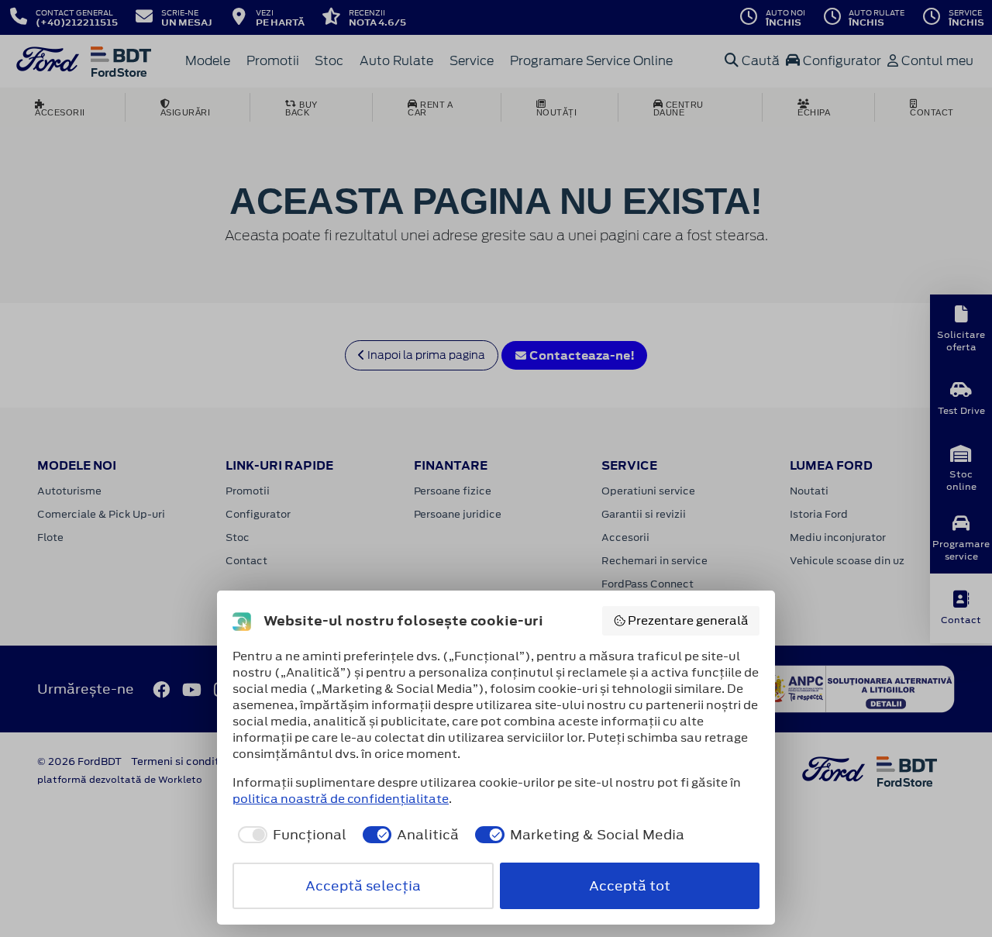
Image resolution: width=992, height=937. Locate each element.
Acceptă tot (629, 886)
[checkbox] (289, 834)
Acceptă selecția (363, 886)
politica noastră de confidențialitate (340, 799)
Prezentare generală (688, 620)
